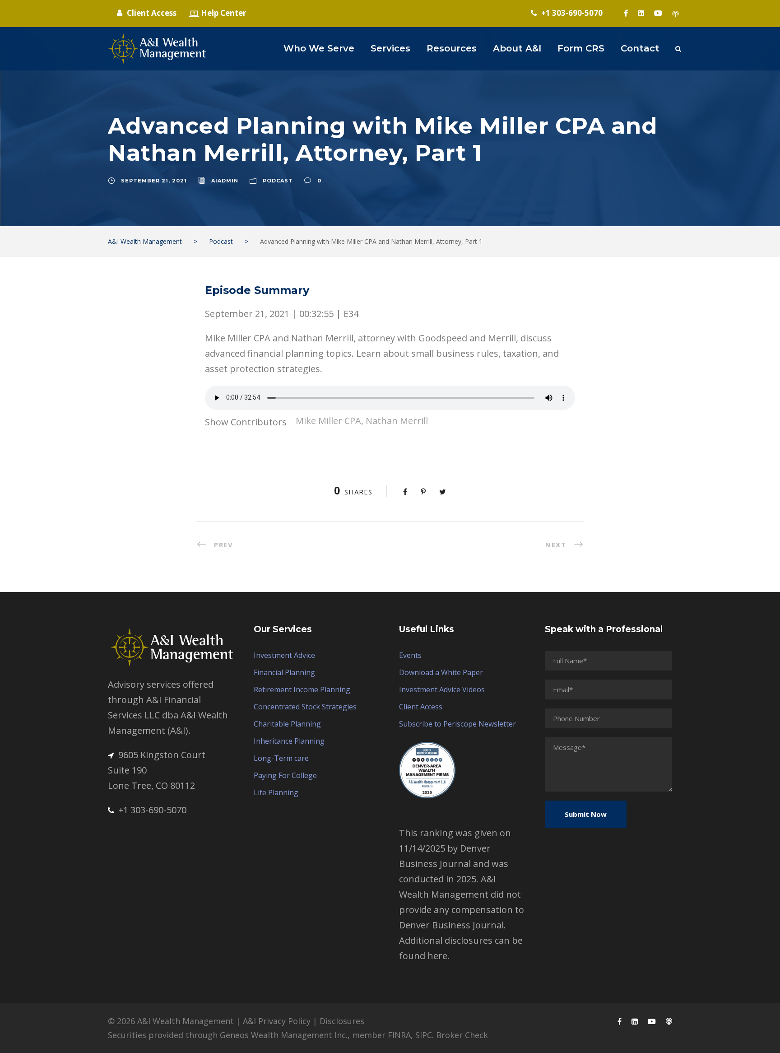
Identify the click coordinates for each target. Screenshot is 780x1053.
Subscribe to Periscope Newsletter (457, 724)
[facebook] (626, 13)
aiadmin (224, 180)
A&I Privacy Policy (277, 1021)
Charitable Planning (287, 724)
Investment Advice (284, 655)
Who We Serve (318, 48)
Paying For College (285, 775)
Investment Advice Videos (442, 689)
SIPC (423, 1035)
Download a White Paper (441, 672)
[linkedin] (641, 13)
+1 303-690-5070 (152, 810)
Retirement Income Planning (302, 689)
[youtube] (658, 13)
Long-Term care (281, 758)
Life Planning (276, 792)
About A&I (517, 48)
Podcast (278, 180)
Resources (452, 48)
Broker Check (462, 1035)
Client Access (420, 707)
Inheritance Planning (289, 741)
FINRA (399, 1035)
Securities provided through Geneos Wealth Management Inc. (228, 1035)
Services (390, 48)
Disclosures (342, 1021)
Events (410, 655)
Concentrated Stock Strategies (305, 707)
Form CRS (580, 48)
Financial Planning (284, 672)
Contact (640, 48)
